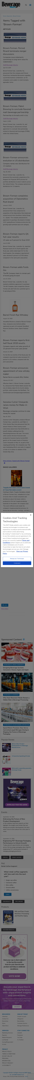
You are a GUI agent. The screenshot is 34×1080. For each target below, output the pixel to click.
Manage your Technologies (17, 558)
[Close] (31, 515)
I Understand (17, 563)
